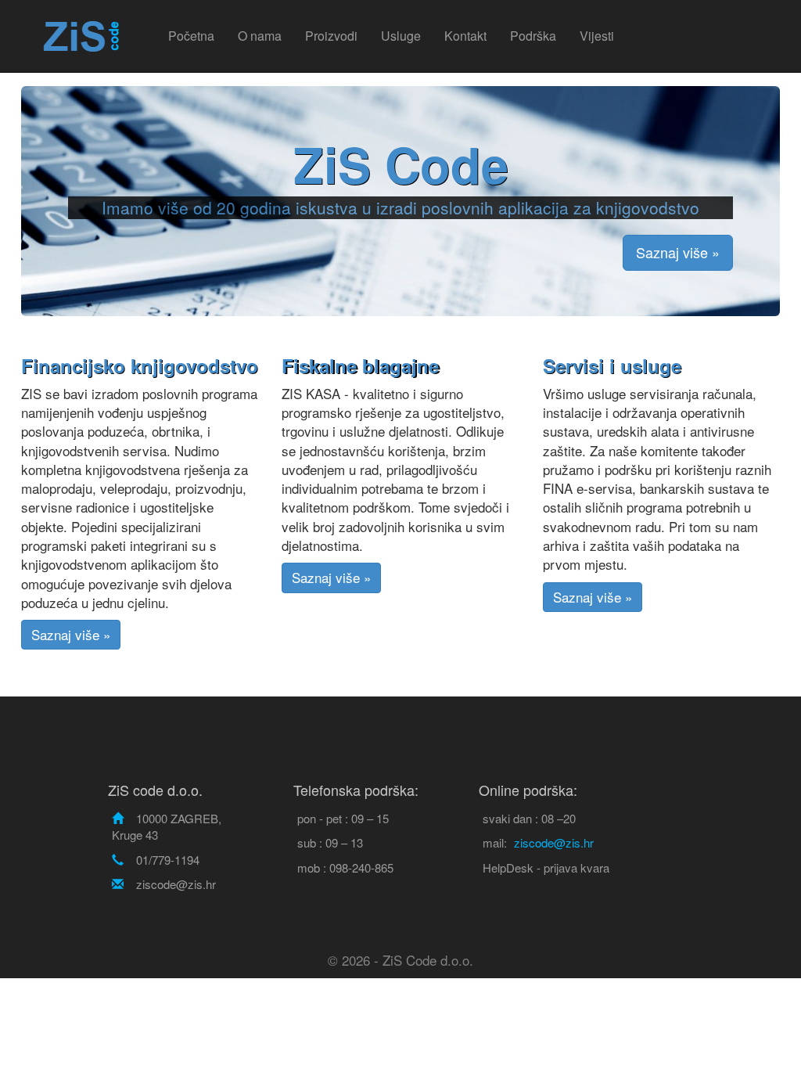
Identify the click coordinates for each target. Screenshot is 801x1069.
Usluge (401, 36)
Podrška (533, 36)
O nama (260, 36)
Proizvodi (331, 36)
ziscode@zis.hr (554, 842)
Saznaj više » (678, 252)
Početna (191, 36)
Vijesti (597, 36)
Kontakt (465, 36)
